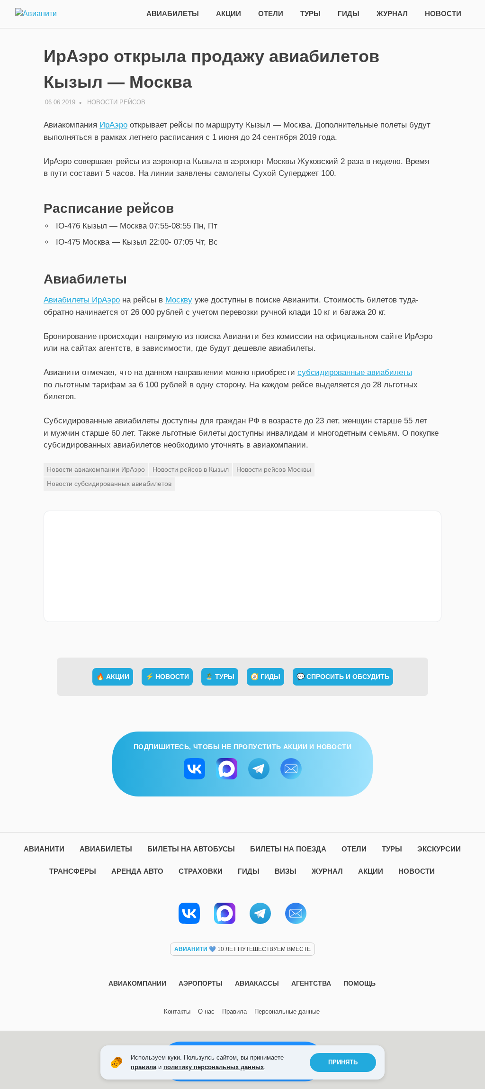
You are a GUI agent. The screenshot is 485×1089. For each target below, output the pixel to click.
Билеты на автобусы (191, 849)
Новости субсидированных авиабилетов (109, 483)
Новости (443, 13)
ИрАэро (113, 124)
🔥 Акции (112, 676)
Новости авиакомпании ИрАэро (96, 469)
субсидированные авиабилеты (354, 372)
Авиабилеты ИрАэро (82, 299)
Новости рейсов (116, 102)
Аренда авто (137, 871)
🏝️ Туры (219, 676)
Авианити (44, 849)
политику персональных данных (213, 1067)
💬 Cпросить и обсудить (342, 676)
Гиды (348, 13)
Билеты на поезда (288, 849)
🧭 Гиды (265, 676)
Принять (343, 1062)
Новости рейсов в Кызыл (191, 469)
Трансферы (72, 871)
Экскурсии (439, 849)
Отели (270, 13)
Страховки (201, 871)
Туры (310, 13)
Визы (285, 871)
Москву (178, 299)
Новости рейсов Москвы (273, 469)
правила (143, 1067)
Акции (228, 13)
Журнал (392, 13)
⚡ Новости (167, 676)
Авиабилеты (172, 13)
